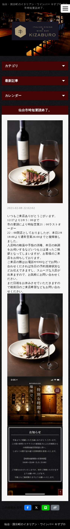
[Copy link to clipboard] (55, 507)
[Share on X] (36, 507)
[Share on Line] (46, 507)
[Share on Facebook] (27, 507)
